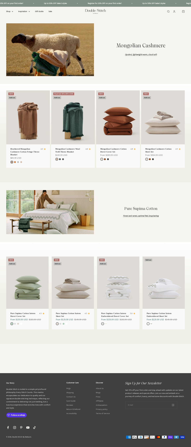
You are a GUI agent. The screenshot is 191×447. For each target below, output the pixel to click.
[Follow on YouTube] (28, 427)
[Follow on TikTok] (34, 427)
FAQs (68, 388)
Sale (50, 11)
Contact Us (71, 397)
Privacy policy (101, 409)
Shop (8, 11)
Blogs (98, 392)
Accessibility (71, 413)
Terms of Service (103, 413)
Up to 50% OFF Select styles (50, 3)
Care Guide (70, 401)
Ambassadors (101, 405)
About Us (100, 388)
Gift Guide (39, 11)
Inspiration (22, 11)
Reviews (69, 405)
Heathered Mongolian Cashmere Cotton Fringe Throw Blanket (24, 152)
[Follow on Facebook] (8, 427)
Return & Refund (73, 409)
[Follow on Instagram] (14, 427)
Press (98, 397)
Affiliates (99, 401)
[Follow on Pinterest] (21, 427)
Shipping (70, 392)
